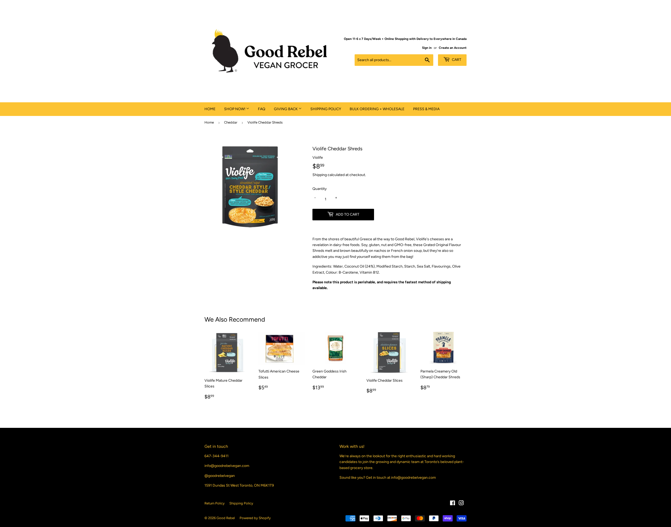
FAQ (261, 109)
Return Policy (214, 503)
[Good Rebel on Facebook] (452, 504)
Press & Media (426, 109)
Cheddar (230, 122)
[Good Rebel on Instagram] (461, 504)
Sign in (427, 48)
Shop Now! (235, 109)
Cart (456, 59)
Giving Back (286, 109)
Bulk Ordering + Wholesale (377, 109)
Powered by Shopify (255, 518)
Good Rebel (226, 518)
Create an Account (453, 48)
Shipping (319, 175)
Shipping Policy (325, 109)
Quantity (319, 189)
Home (209, 109)
